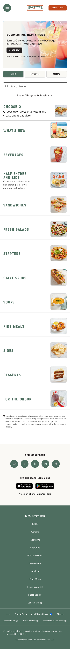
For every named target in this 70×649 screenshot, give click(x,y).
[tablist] (35, 74)
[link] (35, 8)
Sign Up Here (44, 493)
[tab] (13, 74)
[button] (7, 8)
